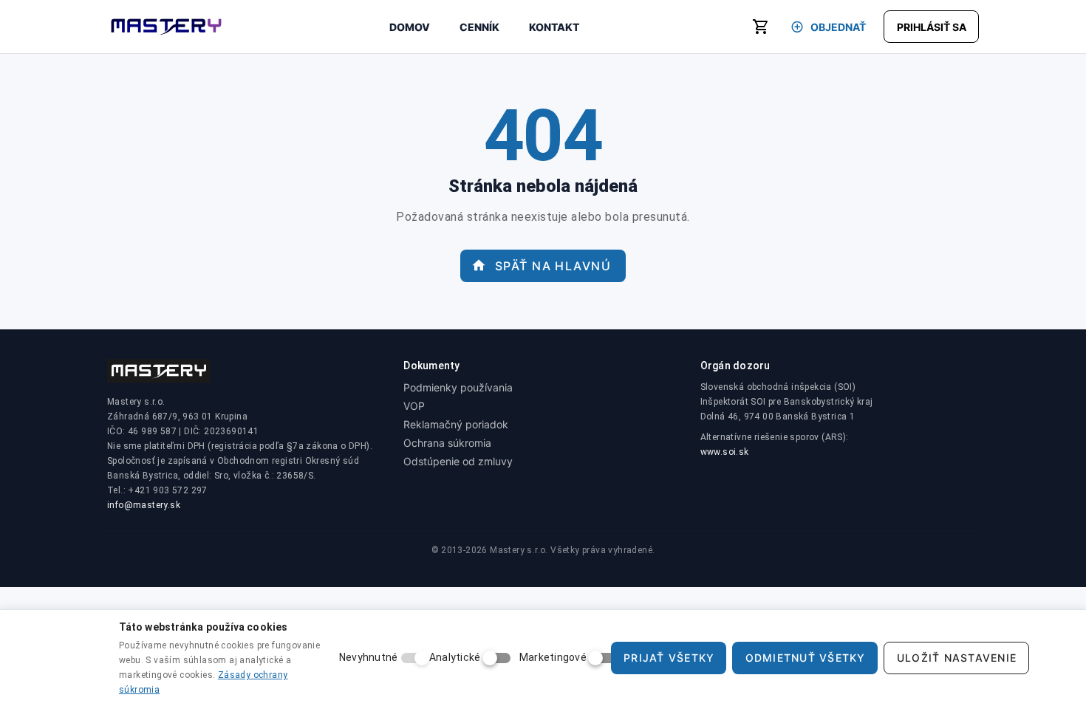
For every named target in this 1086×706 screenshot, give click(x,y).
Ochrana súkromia (447, 442)
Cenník (479, 27)
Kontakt (554, 27)
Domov (409, 27)
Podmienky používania (458, 387)
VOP (414, 406)
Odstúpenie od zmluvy (458, 461)
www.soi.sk (724, 452)
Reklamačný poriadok (455, 424)
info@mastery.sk (143, 505)
